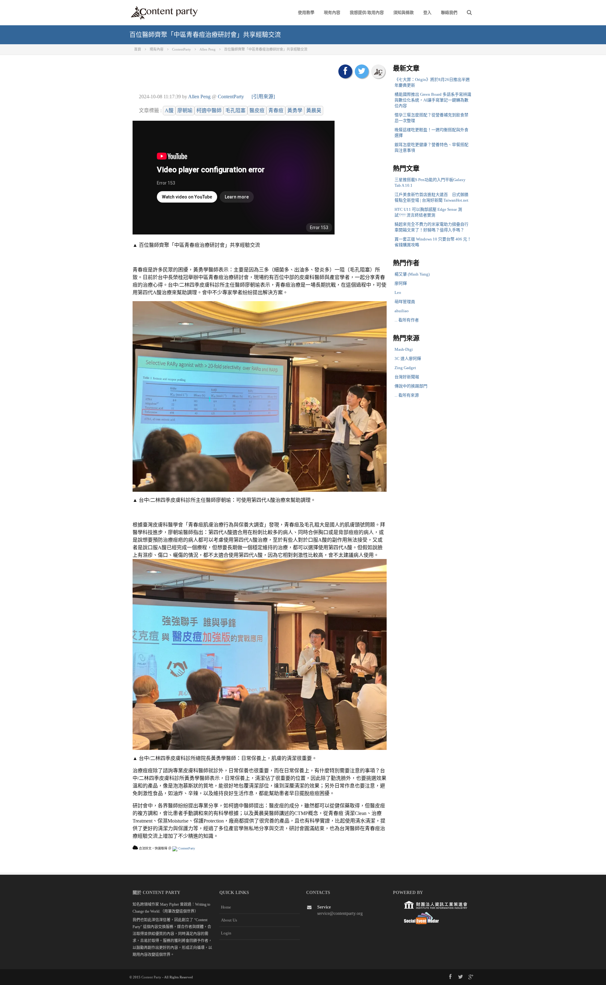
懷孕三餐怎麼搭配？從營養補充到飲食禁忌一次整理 (431, 117)
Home (226, 907)
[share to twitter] (362, 71)
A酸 (169, 110)
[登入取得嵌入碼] (378, 71)
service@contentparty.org (340, 913)
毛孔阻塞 (235, 110)
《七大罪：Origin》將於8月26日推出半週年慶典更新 (432, 82)
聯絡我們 (449, 12)
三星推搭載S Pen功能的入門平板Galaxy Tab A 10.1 (430, 182)
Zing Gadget (405, 367)
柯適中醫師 (209, 110)
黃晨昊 (313, 110)
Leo (398, 292)
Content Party (151, 977)
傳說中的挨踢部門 (411, 386)
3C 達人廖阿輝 (408, 358)
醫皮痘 (256, 110)
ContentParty (231, 96)
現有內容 (332, 12)
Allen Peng (199, 96)
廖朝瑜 (185, 110)
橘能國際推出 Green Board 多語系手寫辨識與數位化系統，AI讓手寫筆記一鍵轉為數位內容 (433, 100)
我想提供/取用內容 (367, 12)
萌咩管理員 (405, 301)
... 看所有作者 (407, 320)
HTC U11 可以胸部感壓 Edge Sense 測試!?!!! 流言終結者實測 (428, 212)
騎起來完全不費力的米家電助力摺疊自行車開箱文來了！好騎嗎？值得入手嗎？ (431, 227)
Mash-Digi (404, 349)
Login (226, 933)
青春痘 (275, 110)
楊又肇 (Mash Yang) (412, 274)
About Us (229, 920)
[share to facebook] (345, 71)
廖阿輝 (401, 283)
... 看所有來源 (407, 395)
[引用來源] (263, 96)
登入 (427, 12)
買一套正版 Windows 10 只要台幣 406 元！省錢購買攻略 (433, 242)
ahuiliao (402, 310)
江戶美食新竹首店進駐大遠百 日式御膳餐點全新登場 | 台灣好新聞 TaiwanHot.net (431, 197)
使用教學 (306, 12)
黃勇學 (294, 110)
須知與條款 (403, 12)
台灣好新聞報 (407, 376)
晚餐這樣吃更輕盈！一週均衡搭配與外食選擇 (431, 132)
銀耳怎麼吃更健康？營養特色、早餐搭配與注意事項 (431, 147)
